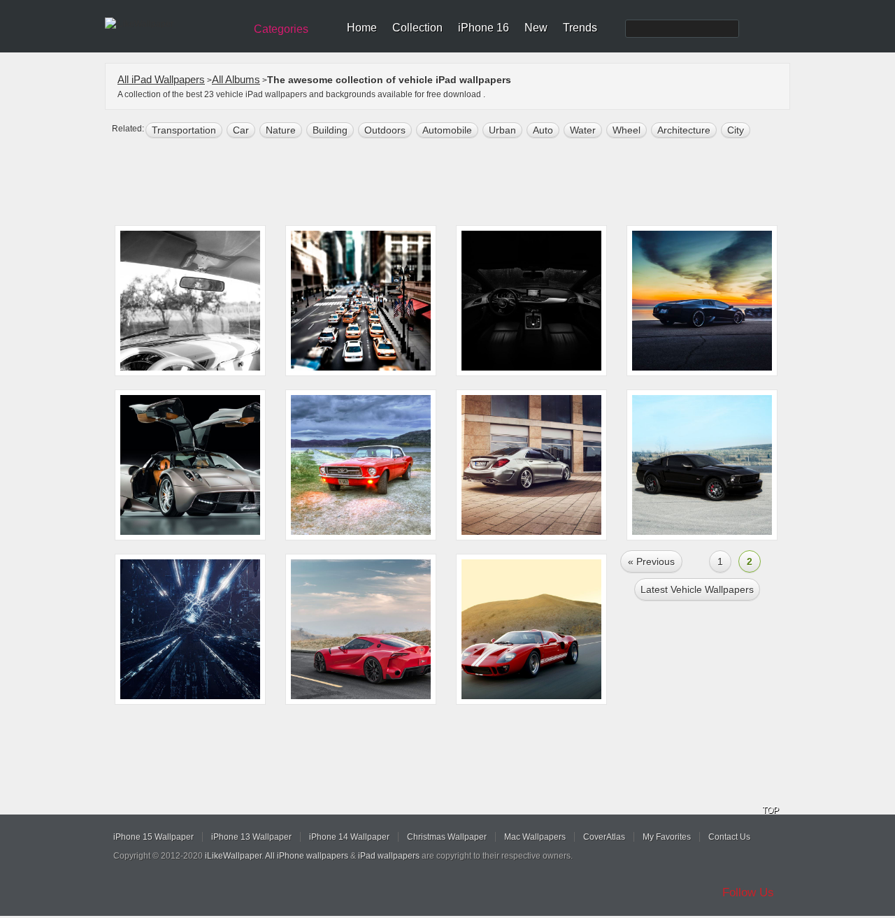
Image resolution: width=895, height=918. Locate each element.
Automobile (447, 130)
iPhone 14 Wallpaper (349, 837)
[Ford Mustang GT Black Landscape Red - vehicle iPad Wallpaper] (702, 465)
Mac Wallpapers (535, 837)
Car (241, 130)
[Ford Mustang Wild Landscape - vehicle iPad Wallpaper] (361, 465)
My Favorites (667, 837)
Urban (502, 130)
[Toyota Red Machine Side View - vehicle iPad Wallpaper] (361, 629)
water (583, 130)
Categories (281, 29)
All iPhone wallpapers (306, 856)
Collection (417, 28)
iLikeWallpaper (233, 856)
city (735, 130)
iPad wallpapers (389, 856)
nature (281, 130)
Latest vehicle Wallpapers (697, 589)
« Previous (651, 561)
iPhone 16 (483, 28)
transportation (184, 130)
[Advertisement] (456, 183)
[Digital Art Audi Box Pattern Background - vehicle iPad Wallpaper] (190, 629)
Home (362, 28)
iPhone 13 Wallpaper (251, 837)
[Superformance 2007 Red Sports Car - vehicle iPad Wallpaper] (531, 629)
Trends (580, 28)
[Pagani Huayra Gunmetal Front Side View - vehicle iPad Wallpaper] (190, 465)
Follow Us (748, 892)
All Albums (236, 79)
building (330, 130)
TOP (770, 810)
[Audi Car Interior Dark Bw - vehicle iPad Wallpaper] (531, 301)
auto (543, 130)
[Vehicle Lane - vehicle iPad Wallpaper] (361, 301)
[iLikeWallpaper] (173, 23)
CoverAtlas (604, 837)
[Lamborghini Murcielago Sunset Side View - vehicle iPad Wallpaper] (702, 301)
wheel (626, 130)
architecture (683, 130)
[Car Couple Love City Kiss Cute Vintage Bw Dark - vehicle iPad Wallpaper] (190, 301)
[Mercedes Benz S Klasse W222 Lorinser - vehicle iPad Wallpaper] (531, 465)
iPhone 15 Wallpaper (153, 837)
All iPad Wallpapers (161, 79)
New (535, 28)
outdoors (385, 130)
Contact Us (729, 837)
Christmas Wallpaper (447, 837)
